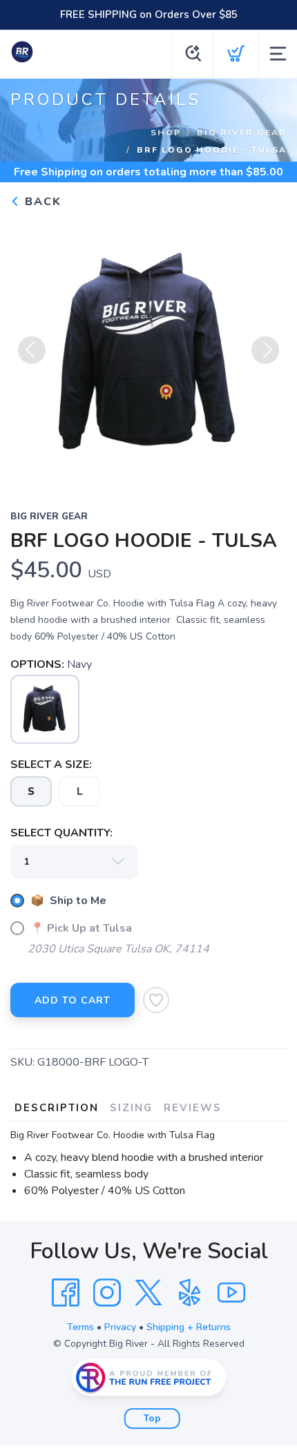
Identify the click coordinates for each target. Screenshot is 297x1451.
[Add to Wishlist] (156, 1000)
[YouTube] (231, 1293)
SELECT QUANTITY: (61, 832)
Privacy (120, 1327)
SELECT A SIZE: (51, 764)
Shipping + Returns (188, 1327)
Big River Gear (242, 131)
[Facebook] (65, 1293)
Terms (80, 1327)
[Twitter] (148, 1293)
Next (265, 350)
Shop (166, 131)
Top (152, 1418)
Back (41, 201)
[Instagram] (107, 1293)
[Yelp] (190, 1293)
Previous (32, 350)
